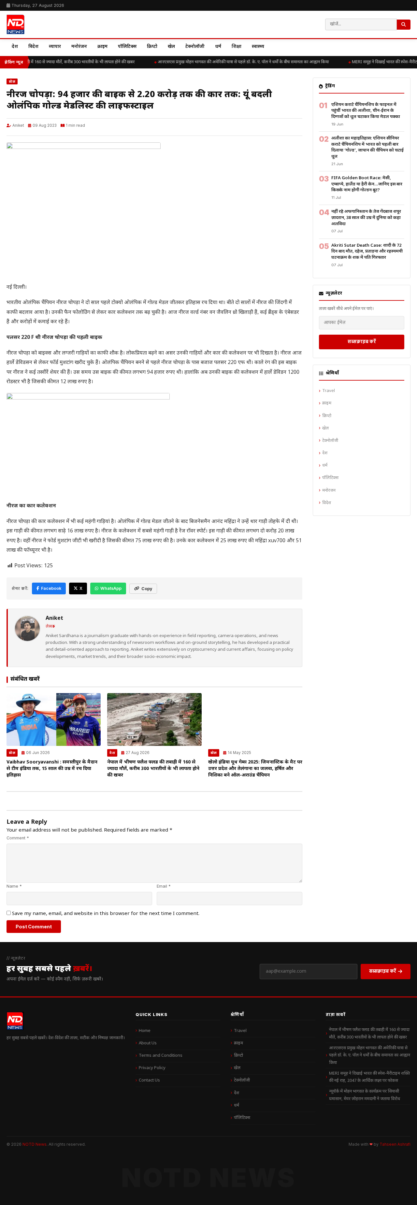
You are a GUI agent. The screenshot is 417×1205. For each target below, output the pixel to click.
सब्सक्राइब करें (362, 341)
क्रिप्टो (152, 47)
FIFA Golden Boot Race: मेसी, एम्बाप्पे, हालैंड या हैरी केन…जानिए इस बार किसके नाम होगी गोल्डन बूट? (366, 184)
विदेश (33, 47)
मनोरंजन (79, 47)
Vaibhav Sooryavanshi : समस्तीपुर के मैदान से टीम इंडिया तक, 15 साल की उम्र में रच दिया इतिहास (52, 768)
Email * (164, 886)
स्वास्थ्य (258, 47)
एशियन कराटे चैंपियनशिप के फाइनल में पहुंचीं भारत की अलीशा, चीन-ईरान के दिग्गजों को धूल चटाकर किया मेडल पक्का (365, 111)
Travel (328, 391)
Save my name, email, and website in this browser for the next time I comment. (105, 913)
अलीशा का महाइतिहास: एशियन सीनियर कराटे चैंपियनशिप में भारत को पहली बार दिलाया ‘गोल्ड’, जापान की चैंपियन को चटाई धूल (367, 147)
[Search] (403, 25)
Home (145, 1031)
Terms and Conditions (160, 1055)
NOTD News (34, 1144)
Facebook (51, 588)
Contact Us (149, 1080)
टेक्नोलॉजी (195, 47)
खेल (171, 47)
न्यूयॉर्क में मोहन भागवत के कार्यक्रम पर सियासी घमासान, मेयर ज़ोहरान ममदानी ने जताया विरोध (364, 1095)
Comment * (18, 837)
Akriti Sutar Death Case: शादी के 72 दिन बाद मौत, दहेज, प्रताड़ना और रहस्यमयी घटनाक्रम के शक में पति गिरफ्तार (367, 251)
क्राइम (102, 47)
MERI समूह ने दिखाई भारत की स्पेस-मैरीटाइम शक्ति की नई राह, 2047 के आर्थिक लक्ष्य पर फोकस (369, 1077)
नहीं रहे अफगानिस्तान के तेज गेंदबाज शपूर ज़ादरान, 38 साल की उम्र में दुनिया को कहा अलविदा (366, 217)
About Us (148, 1043)
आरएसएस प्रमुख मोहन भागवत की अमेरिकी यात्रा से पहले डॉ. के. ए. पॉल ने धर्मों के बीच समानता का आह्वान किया (238, 62)
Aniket (18, 125)
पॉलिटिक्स (127, 47)
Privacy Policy (152, 1068)
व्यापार (55, 47)
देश (15, 47)
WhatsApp (111, 588)
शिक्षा (236, 47)
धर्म (218, 47)
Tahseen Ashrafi (395, 1144)
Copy (146, 588)
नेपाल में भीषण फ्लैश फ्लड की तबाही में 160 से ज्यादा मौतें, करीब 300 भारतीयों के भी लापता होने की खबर (153, 768)
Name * (14, 886)
